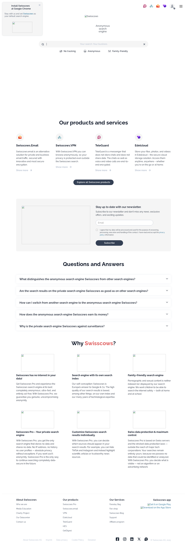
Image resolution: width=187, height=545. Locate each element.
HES (65, 526)
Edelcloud (67, 517)
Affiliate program (117, 522)
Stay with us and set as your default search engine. (20, 15)
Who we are (21, 504)
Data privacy (62, 540)
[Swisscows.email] (158, 6)
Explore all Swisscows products (93, 182)
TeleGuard (67, 522)
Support (113, 517)
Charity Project (22, 513)
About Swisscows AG (32, 540)
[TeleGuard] (144, 6)
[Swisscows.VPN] (151, 6)
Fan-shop (114, 509)
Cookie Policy (78, 540)
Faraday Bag (115, 504)
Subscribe (109, 243)
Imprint (49, 540)
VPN (65, 513)
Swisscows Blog (117, 513)
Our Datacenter (23, 517)
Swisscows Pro (69, 504)
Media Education (23, 509)
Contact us (21, 522)
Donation (92, 540)
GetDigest (67, 531)
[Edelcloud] (164, 6)
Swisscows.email (70, 509)
